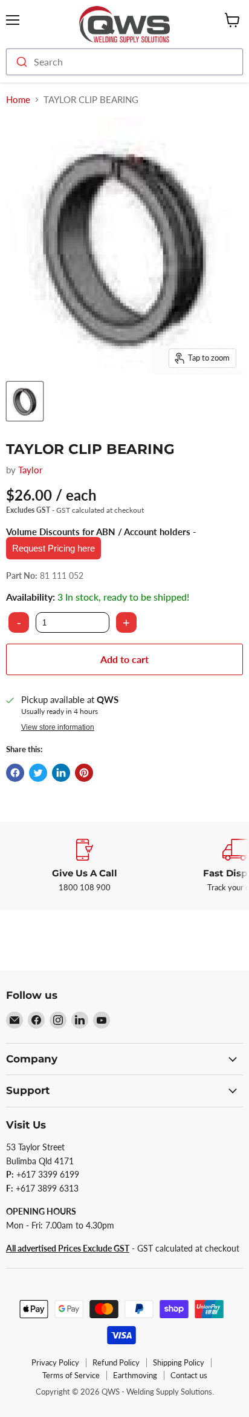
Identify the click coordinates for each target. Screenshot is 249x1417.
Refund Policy (116, 1362)
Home (18, 100)
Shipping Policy (178, 1362)
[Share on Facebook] (15, 773)
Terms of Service (71, 1375)
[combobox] (124, 61)
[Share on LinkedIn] (61, 773)
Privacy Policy (55, 1362)
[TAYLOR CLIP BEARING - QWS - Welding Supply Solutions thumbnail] (25, 401)
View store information (57, 727)
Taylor (30, 469)
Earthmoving (135, 1375)
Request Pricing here (53, 548)
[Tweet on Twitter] (38, 773)
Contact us (188, 1375)
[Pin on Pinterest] (84, 773)
